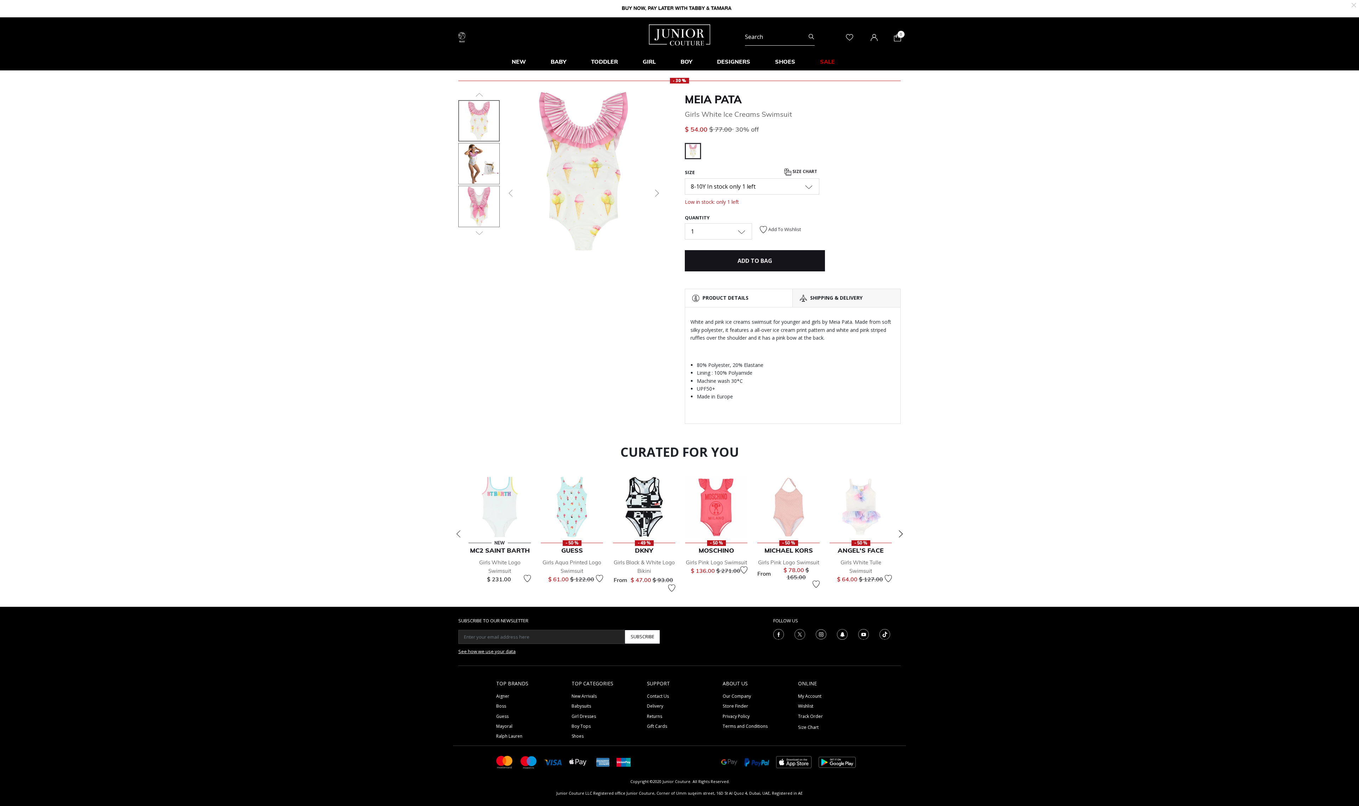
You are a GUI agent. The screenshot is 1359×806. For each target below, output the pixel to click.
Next (900, 534)
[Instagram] (821, 634)
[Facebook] (778, 634)
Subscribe (642, 636)
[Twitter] (800, 634)
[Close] (1354, 4)
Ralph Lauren (509, 736)
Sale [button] (827, 61)
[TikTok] (884, 634)
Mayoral (504, 726)
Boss (501, 706)
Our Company (737, 696)
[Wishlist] (527, 578)
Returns (654, 716)
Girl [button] (649, 61)
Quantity (697, 217)
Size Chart (804, 172)
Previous (458, 534)
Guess (502, 716)
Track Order (810, 716)
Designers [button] (733, 61)
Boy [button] (686, 61)
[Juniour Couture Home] (679, 34)
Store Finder (735, 706)
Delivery (655, 706)
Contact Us (658, 696)
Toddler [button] (604, 61)
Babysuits (581, 706)
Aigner (502, 696)
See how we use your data (487, 651)
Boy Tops (581, 726)
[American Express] (603, 761)
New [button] (519, 61)
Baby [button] (558, 61)
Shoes (578, 736)
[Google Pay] (729, 761)
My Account (809, 696)
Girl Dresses (584, 716)
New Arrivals (584, 696)
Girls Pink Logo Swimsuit (716, 562)
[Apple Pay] (578, 761)
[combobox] (780, 37)
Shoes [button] (785, 61)
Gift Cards (657, 726)
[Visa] (553, 762)
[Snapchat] (842, 634)
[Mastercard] (504, 761)
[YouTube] (863, 634)
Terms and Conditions (745, 726)
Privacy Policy (736, 716)
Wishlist (805, 706)
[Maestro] (528, 761)
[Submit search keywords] (811, 37)
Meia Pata (713, 99)
